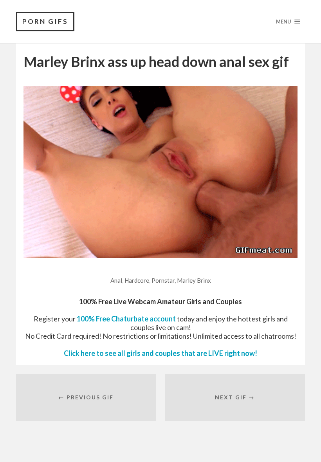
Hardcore (136, 280)
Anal (116, 280)
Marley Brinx (194, 280)
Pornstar (163, 280)
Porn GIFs (45, 21)
